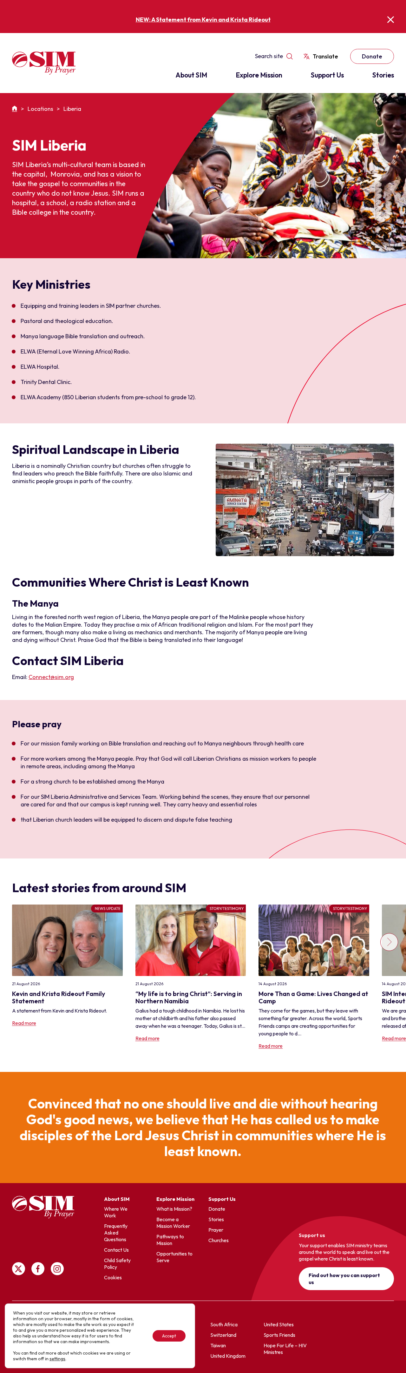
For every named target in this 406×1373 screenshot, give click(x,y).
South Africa (224, 1324)
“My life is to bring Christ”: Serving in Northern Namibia (188, 997)
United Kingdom (228, 1356)
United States (279, 1324)
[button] (388, 977)
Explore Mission (259, 75)
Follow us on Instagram (57, 1268)
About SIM (191, 75)
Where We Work (116, 1212)
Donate (372, 56)
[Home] (15, 108)
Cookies (113, 1277)
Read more (24, 1023)
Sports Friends (279, 1335)
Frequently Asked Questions (116, 1232)
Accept (169, 1336)
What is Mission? (174, 1209)
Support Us (327, 75)
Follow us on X (18, 1268)
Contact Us (116, 1250)
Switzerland (223, 1335)
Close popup (390, 19)
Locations (40, 108)
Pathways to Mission (170, 1239)
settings (57, 1359)
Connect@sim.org (51, 677)
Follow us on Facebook (37, 1268)
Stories (383, 75)
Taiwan (218, 1345)
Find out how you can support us (344, 1278)
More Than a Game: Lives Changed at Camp (313, 997)
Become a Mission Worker (173, 1222)
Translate (325, 56)
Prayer (215, 1230)
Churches (218, 1240)
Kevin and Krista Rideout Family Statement (58, 997)
